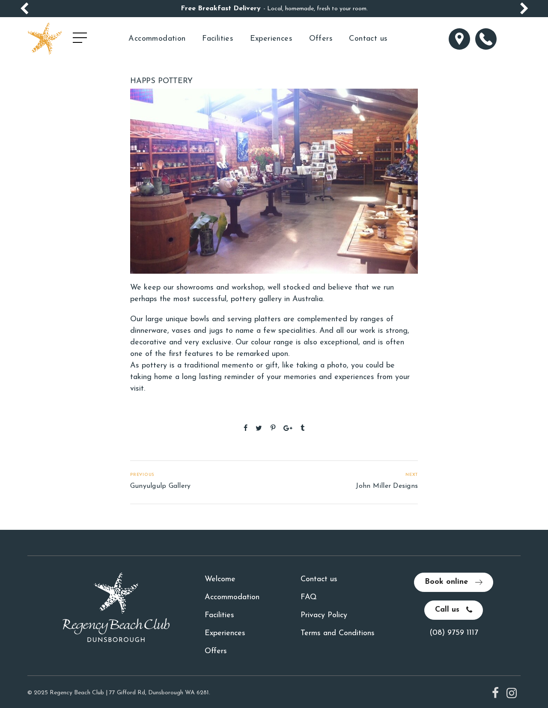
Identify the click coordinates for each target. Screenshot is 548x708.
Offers (321, 39)
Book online (448, 582)
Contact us (368, 39)
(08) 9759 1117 (453, 633)
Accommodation (156, 39)
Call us (448, 610)
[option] (274, 8)
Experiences (271, 39)
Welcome (220, 579)
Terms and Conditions (338, 633)
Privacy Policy (324, 615)
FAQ (309, 597)
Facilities (217, 39)
